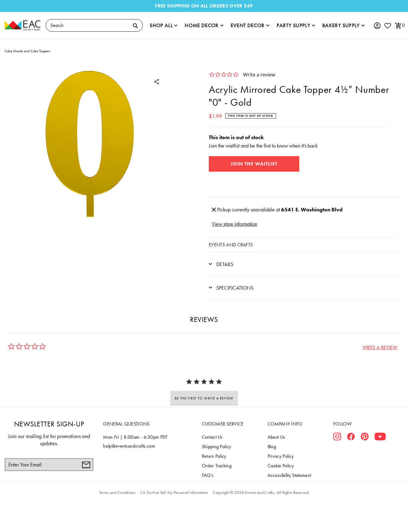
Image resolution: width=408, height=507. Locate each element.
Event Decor (248, 25)
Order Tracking (216, 466)
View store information (234, 223)
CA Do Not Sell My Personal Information (174, 492)
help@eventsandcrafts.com (129, 446)
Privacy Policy (281, 456)
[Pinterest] (365, 438)
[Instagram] (337, 438)
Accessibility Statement (289, 475)
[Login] (377, 25)
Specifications (234, 287)
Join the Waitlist (254, 164)
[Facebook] (351, 438)
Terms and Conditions (117, 492)
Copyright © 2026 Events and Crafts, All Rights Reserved (261, 492)
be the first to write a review (204, 398)
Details (224, 264)
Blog (272, 446)
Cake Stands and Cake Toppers (27, 51)
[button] (380, 347)
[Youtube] (380, 438)
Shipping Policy (216, 446)
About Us (276, 437)
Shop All (161, 25)
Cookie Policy (281, 466)
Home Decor (202, 25)
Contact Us (212, 437)
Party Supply (293, 25)
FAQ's (208, 475)
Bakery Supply (341, 25)
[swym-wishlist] (387, 25)
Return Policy (214, 456)
